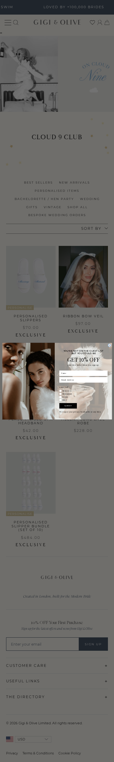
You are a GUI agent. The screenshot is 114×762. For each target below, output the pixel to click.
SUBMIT (68, 406)
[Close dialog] (109, 345)
